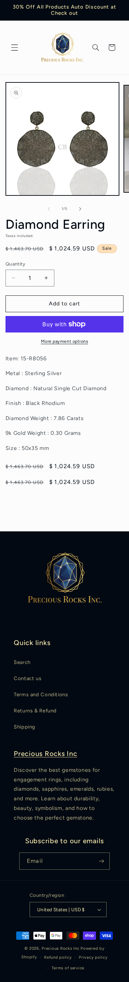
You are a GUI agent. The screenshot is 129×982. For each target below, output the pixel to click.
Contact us (27, 678)
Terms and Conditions (41, 694)
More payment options (64, 341)
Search (22, 662)
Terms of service (68, 968)
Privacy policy (93, 957)
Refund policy (58, 957)
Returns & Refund (35, 711)
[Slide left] (48, 208)
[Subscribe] (101, 861)
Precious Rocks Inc (45, 753)
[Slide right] (80, 208)
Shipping (24, 727)
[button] (14, 47)
